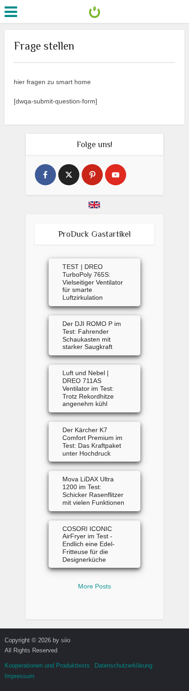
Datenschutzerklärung (123, 665)
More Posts (94, 586)
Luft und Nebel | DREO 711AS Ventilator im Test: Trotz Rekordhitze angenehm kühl (88, 388)
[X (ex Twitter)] (68, 174)
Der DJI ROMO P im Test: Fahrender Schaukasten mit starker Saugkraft (91, 335)
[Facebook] (45, 174)
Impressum (19, 676)
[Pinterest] (92, 174)
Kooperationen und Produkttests (47, 665)
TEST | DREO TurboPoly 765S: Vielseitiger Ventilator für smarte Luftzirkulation (92, 282)
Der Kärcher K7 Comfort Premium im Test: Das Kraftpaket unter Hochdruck (92, 441)
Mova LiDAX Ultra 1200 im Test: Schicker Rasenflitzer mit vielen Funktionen (93, 490)
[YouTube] (115, 174)
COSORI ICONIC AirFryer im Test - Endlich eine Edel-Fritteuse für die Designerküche (88, 544)
